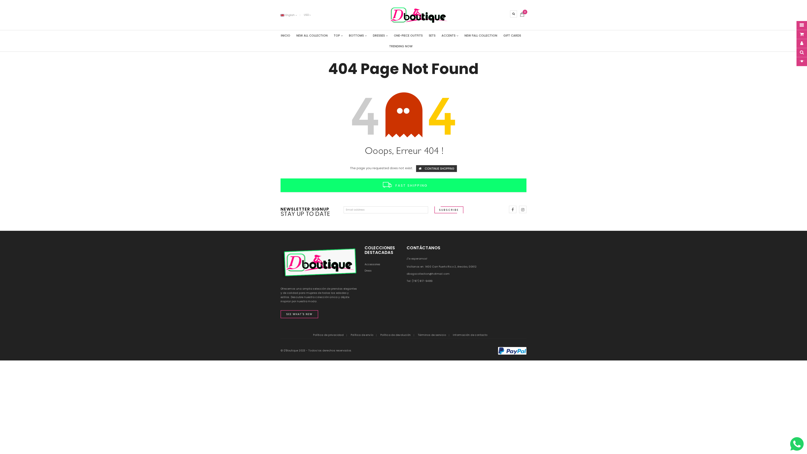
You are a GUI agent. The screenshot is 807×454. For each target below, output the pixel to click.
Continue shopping (439, 168)
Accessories (372, 264)
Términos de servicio (432, 335)
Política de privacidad (328, 335)
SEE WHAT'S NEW (299, 314)
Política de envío (362, 335)
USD (306, 15)
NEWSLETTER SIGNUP (305, 208)
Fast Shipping (411, 185)
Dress (368, 270)
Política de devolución (395, 335)
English (290, 15)
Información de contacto (470, 335)
